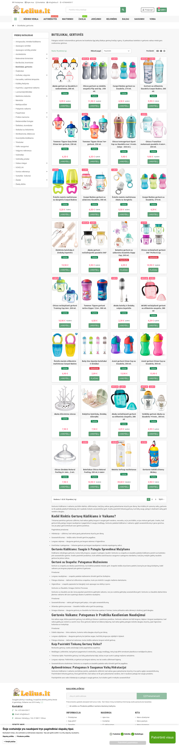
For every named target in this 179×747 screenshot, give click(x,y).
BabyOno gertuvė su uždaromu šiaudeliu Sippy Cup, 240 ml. (124, 252)
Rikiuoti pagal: (96, 51)
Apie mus (30, 2)
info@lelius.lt (52, 2)
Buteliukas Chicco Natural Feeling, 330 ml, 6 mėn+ (94, 471)
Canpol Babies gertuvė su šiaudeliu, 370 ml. (153, 198)
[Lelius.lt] (31, 10)
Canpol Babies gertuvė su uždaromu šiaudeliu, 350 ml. (94, 198)
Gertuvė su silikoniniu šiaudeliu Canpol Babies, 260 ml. (153, 88)
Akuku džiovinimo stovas (65, 414)
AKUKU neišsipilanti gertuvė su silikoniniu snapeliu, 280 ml (153, 308)
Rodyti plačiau (10, 742)
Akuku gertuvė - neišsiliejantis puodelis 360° (94, 251)
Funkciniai (116, 734)
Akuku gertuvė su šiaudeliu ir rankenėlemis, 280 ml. (64, 87)
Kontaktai (41, 2)
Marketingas (139, 734)
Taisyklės (71, 725)
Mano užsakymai (143, 717)
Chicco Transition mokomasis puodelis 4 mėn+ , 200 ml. (153, 144)
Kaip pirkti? (72, 721)
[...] (42, 702)
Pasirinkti (107, 51)
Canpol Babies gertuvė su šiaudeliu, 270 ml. (124, 87)
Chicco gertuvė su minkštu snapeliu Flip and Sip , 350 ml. (94, 88)
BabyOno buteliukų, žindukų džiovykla (94, 415)
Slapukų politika (8, 736)
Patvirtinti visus (162, 737)
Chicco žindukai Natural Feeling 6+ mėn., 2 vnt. (65, 471)
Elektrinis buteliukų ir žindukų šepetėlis (65, 251)
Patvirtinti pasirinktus (128, 742)
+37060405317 (66, 2)
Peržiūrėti (150, 51)
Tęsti (162, 499)
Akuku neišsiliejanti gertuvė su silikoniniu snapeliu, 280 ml (124, 416)
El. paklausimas (108, 725)
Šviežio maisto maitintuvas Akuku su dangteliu (124, 198)
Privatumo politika (23, 736)
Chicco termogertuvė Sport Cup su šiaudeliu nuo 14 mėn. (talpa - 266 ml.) (124, 144)
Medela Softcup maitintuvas (124, 470)
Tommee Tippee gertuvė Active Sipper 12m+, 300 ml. (94, 307)
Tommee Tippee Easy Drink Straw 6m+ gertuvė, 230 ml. (65, 143)
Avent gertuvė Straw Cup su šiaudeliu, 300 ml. (153, 362)
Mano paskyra (142, 721)
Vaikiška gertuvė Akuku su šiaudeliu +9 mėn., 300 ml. (153, 415)
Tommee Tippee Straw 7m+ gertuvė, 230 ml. (94, 143)
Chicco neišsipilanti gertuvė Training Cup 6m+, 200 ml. (65, 307)
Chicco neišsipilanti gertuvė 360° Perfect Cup (153, 251)
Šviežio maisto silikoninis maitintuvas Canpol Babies (65, 362)
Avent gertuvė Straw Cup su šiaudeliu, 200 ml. (124, 362)
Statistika (127, 734)
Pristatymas (17, 2)
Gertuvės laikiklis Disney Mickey (153, 471)
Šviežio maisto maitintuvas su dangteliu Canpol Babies (65, 198)
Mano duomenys (143, 725)
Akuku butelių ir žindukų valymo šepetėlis (123, 307)
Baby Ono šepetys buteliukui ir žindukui (94, 362)
